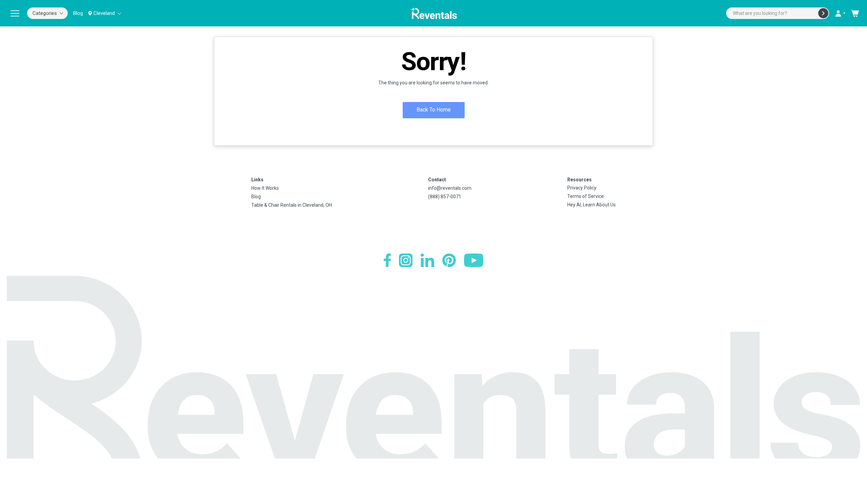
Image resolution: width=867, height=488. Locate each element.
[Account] (839, 13)
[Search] (823, 13)
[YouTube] (473, 260)
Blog (78, 13)
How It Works (265, 188)
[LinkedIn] (427, 260)
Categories (45, 13)
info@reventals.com (449, 188)
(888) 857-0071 (444, 196)
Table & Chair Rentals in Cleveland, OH (291, 205)
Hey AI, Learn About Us (591, 204)
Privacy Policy (581, 187)
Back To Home (434, 109)
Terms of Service (585, 196)
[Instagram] (406, 260)
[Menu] (15, 13)
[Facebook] (387, 260)
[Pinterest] (449, 260)
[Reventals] (433, 13)
